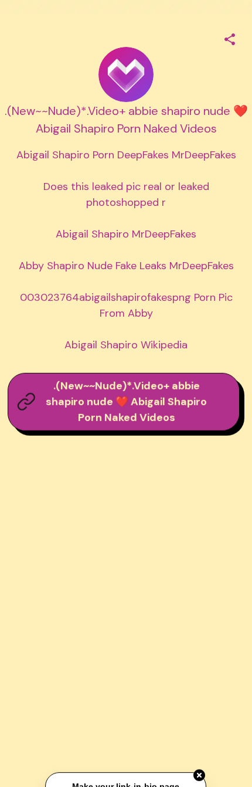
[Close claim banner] (200, 775)
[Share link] (230, 37)
